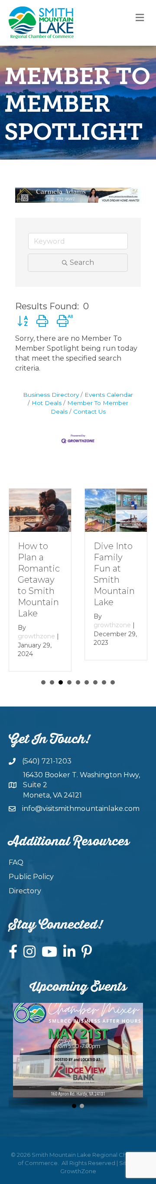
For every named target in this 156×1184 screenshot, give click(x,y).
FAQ (16, 862)
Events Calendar (108, 394)
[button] (22, 321)
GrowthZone (78, 1171)
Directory (25, 891)
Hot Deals (47, 402)
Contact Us (89, 411)
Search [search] (82, 262)
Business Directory (51, 394)
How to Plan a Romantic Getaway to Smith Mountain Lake (39, 580)
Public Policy (31, 877)
